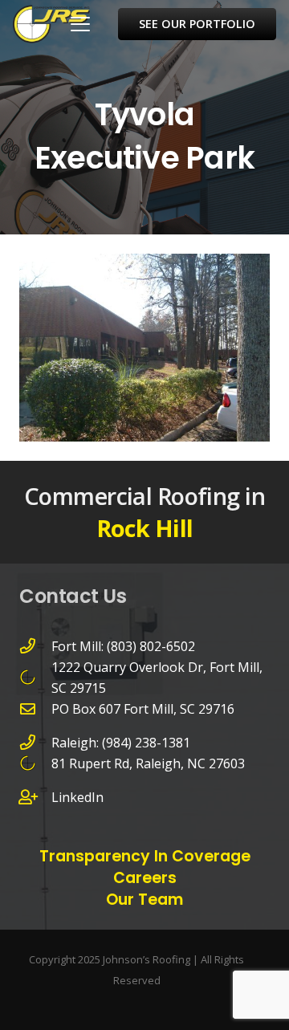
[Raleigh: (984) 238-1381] (35, 742)
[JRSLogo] (51, 24)
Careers (145, 878)
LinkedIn (77, 797)
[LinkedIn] (35, 796)
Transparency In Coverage (144, 856)
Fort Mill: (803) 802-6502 (123, 646)
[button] (80, 24)
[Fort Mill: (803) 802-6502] (35, 645)
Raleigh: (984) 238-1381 (120, 742)
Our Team (144, 899)
